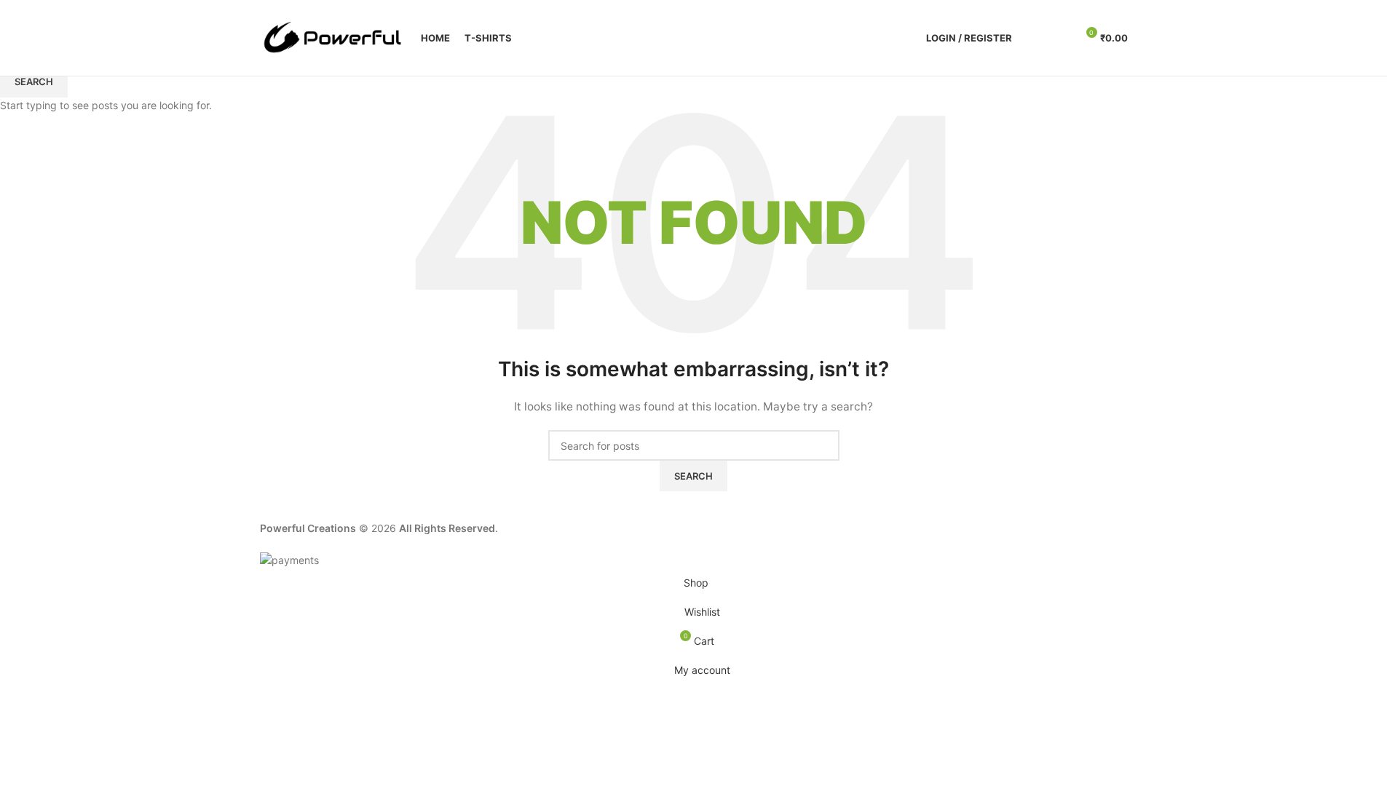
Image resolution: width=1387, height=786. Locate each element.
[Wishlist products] (1059, 37)
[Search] (1032, 37)
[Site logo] (333, 37)
